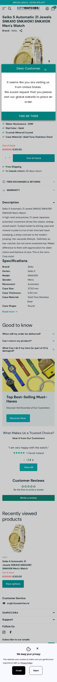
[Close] (44, 648)
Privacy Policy (26, 663)
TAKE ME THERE (28, 116)
